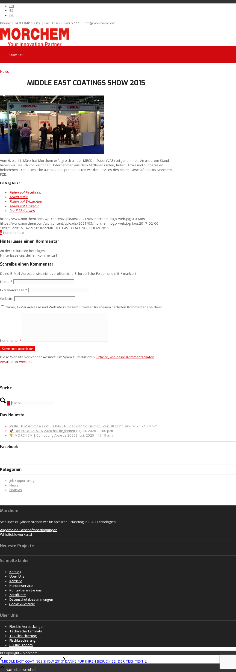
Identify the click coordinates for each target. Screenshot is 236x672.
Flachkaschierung (22, 640)
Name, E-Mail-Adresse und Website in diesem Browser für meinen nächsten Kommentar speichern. (84, 307)
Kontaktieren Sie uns (25, 590)
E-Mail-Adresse (13, 290)
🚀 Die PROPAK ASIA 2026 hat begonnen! (42, 430)
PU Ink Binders (21, 645)
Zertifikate (17, 594)
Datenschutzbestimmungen (31, 599)
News (4, 71)
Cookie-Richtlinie (22, 604)
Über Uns (16, 576)
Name (6, 281)
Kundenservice (21, 585)
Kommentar (11, 340)
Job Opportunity (22, 480)
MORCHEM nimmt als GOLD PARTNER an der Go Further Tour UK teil (64, 426)
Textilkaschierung (23, 635)
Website (6, 298)
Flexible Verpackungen (26, 626)
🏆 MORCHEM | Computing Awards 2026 (42, 435)
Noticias (15, 489)
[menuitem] (122, 5)
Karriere (15, 581)
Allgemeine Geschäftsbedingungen (28, 530)
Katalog (15, 571)
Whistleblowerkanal (16, 534)
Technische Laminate (25, 631)
